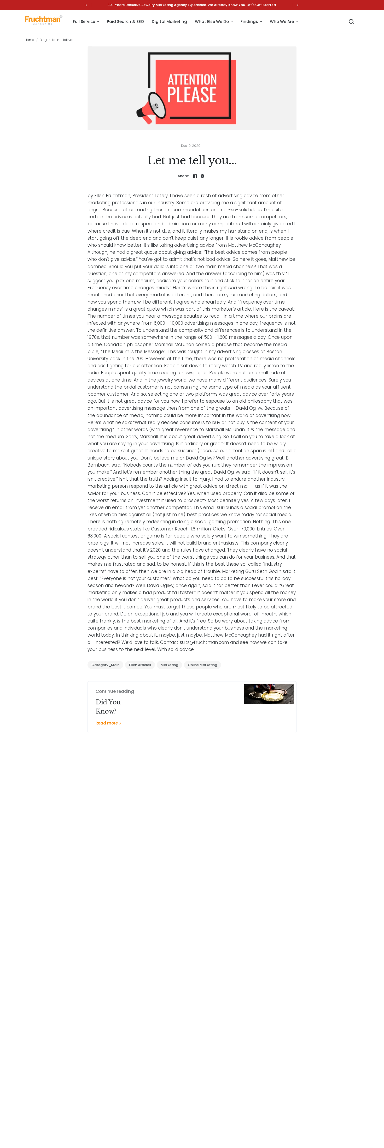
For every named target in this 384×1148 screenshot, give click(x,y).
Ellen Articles (140, 664)
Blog (43, 40)
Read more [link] (107, 723)
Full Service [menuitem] (84, 21)
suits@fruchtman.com (204, 642)
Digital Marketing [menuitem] (169, 21)
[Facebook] (195, 176)
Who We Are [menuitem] (282, 21)
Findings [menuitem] (249, 21)
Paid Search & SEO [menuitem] (125, 21)
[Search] (351, 21)
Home (29, 40)
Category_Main (105, 664)
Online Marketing (202, 664)
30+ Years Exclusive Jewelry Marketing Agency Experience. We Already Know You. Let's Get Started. (192, 4)
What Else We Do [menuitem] (212, 21)
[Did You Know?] (269, 707)
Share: (183, 176)
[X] (202, 176)
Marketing (169, 664)
